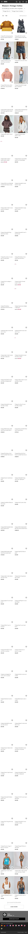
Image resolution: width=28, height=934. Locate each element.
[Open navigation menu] (2, 1)
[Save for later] (12, 33)
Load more (14, 906)
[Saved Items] (23, 1)
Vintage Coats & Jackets (17, 11)
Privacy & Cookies (21, 932)
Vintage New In (6, 11)
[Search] (16, 1)
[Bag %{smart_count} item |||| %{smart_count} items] (26, 1)
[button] (1, 925)
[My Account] (19, 1)
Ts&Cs (26, 932)
